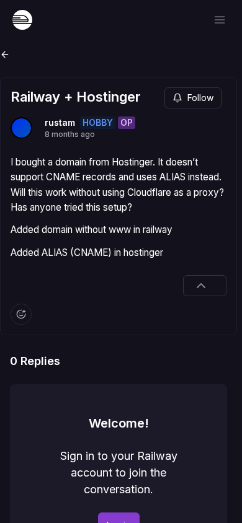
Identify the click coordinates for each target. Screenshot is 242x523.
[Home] (22, 20)
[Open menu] (220, 20)
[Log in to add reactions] (21, 314)
